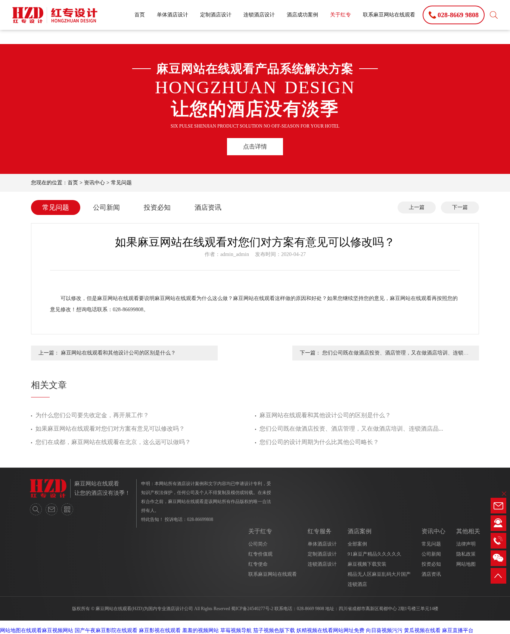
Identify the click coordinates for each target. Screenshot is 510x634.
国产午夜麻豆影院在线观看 (106, 630)
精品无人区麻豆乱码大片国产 (379, 574)
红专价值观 (260, 554)
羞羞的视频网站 (200, 630)
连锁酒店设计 (259, 15)
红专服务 (320, 531)
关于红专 (340, 15)
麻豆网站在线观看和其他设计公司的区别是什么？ (118, 353)
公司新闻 (106, 207)
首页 (139, 15)
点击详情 (255, 146)
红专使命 (258, 564)
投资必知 (157, 207)
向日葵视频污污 (384, 630)
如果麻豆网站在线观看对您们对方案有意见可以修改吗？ (110, 428)
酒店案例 (359, 531)
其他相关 (468, 531)
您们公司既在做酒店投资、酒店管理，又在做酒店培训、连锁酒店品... (351, 428)
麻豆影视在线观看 (160, 630)
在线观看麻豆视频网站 (47, 630)
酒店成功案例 (302, 15)
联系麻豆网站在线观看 (389, 15)
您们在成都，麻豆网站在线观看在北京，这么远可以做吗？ (113, 442)
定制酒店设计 (215, 15)
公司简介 (258, 544)
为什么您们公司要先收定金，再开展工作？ (92, 415)
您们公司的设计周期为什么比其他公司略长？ (319, 442)
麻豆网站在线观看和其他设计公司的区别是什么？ (325, 415)
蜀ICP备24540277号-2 (252, 608)
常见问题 (121, 182)
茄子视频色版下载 (274, 630)
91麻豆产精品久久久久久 (374, 554)
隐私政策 (466, 554)
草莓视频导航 (236, 630)
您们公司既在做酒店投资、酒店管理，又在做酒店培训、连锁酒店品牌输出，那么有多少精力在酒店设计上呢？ (395, 355)
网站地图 (466, 564)
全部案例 (357, 544)
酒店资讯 (208, 207)
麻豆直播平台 (457, 630)
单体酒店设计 (172, 15)
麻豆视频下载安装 (367, 564)
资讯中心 (94, 182)
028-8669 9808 (310, 608)
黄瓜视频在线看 (422, 630)
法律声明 (466, 544)
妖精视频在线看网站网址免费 (330, 630)
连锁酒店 (357, 584)
